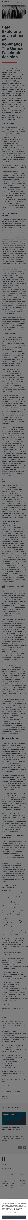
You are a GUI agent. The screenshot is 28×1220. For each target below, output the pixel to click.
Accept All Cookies (14, 1217)
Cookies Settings (14, 1212)
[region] (14, 1209)
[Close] (26, 1201)
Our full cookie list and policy (13, 1209)
